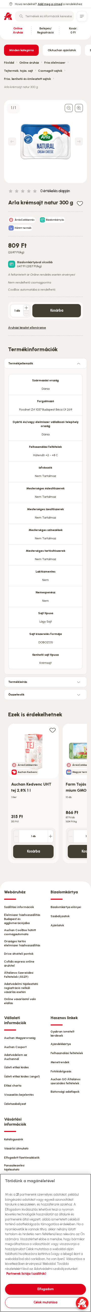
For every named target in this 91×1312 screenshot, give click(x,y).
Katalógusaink (13, 1139)
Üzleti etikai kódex (16, 1067)
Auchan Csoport (15, 1047)
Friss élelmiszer (54, 62)
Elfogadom (45, 1289)
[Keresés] (21, 16)
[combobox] (44, 16)
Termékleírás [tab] (17, 682)
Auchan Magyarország (19, 1038)
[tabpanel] (45, 520)
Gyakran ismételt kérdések (62, 1033)
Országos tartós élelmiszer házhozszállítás (22, 943)
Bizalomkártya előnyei (66, 907)
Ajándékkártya (61, 1044)
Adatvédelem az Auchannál (15, 1057)
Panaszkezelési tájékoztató (14, 1167)
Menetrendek (60, 1062)
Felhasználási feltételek (67, 1053)
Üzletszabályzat (15, 1104)
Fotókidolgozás (61, 1071)
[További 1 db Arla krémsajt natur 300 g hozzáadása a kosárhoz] (26, 308)
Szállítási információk (19, 907)
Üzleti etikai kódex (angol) (22, 1076)
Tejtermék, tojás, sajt (18, 71)
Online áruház (29, 62)
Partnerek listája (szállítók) (26, 1273)
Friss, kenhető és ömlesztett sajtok (27, 79)
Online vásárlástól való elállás (20, 1001)
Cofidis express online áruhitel (19, 963)
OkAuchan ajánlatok (62, 50)
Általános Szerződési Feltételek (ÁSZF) (18, 975)
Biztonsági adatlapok (65, 1091)
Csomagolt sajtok (50, 71)
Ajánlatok (57, 925)
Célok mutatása (45, 1302)
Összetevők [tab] (16, 694)
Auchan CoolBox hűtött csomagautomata (20, 932)
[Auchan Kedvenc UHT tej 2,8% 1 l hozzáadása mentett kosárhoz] (53, 730)
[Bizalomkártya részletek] (11, 264)
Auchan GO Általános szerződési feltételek (65, 1081)
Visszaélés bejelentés (19, 1094)
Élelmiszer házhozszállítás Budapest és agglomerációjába (22, 919)
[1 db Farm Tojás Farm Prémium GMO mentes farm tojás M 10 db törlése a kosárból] (71, 836)
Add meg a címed (50, 4)
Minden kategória (21, 50)
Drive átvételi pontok (18, 953)
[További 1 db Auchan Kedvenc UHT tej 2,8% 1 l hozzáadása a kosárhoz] (50, 836)
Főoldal (9, 62)
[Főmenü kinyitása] (82, 16)
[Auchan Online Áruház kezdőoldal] (8, 16)
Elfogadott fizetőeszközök (21, 1157)
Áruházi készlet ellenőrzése (27, 327)
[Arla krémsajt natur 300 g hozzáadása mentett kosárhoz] (80, 203)
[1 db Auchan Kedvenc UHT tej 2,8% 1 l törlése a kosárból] (16, 836)
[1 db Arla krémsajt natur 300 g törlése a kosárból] (26, 313)
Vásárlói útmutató (16, 1148)
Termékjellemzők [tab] (20, 363)
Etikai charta (12, 1085)
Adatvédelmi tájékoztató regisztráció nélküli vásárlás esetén (21, 988)
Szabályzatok (60, 916)
